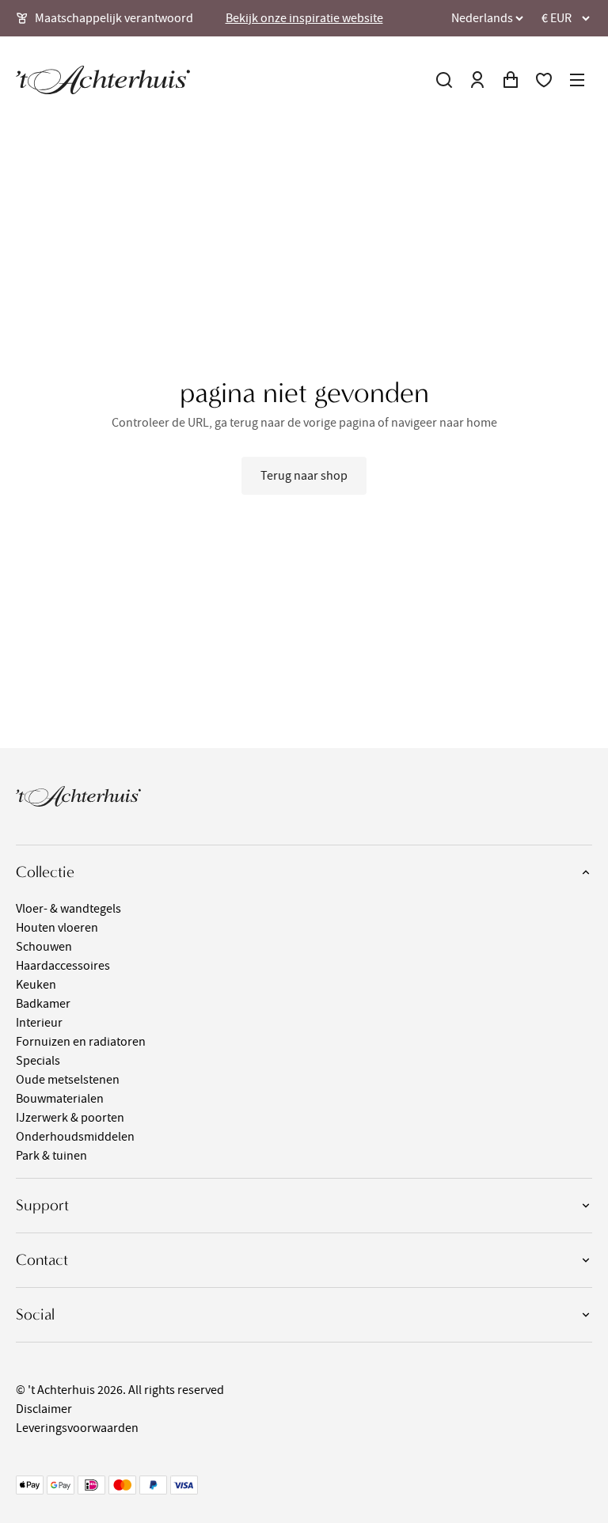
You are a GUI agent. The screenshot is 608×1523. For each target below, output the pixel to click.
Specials (38, 1061)
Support (42, 1205)
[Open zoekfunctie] (444, 80)
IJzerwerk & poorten (70, 1118)
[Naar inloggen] (477, 80)
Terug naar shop (304, 476)
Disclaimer (44, 1409)
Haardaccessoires (63, 966)
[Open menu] (577, 80)
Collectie (45, 872)
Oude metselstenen (68, 1080)
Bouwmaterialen (60, 1099)
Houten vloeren (57, 928)
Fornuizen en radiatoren (81, 1042)
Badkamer (43, 1004)
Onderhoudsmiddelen (75, 1137)
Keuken (36, 985)
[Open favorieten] (544, 80)
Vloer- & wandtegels (68, 909)
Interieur (39, 1023)
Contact (42, 1260)
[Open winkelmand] (511, 80)
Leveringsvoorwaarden (77, 1428)
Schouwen (44, 947)
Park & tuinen (51, 1156)
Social (35, 1314)
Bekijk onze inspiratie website (304, 18)
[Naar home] (103, 80)
